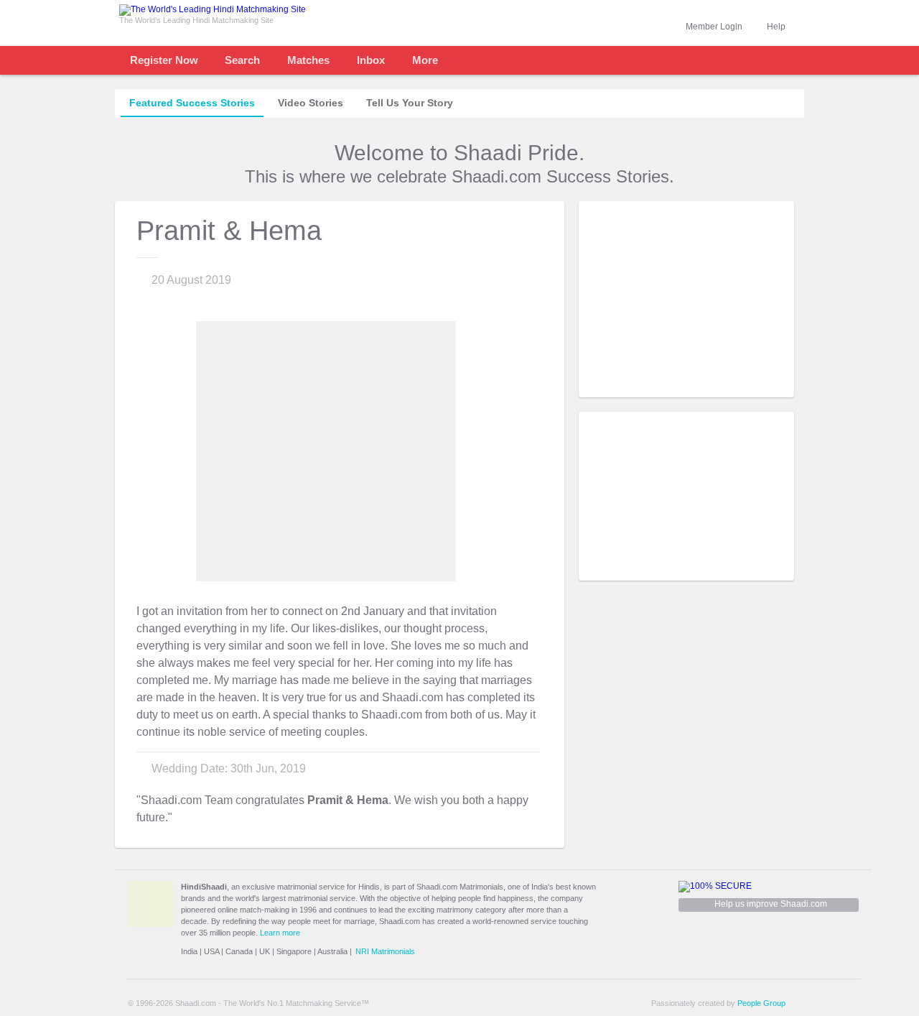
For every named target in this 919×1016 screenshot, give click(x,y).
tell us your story (409, 102)
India (189, 951)
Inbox (371, 60)
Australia (332, 951)
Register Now (164, 60)
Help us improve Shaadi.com (770, 904)
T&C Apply (768, 386)
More (425, 60)
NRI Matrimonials (385, 951)
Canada (239, 951)
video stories (310, 102)
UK (264, 951)
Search (242, 60)
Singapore (294, 951)
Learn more (280, 932)
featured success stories (192, 102)
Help (776, 27)
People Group (761, 1003)
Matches (308, 60)
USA (211, 951)
